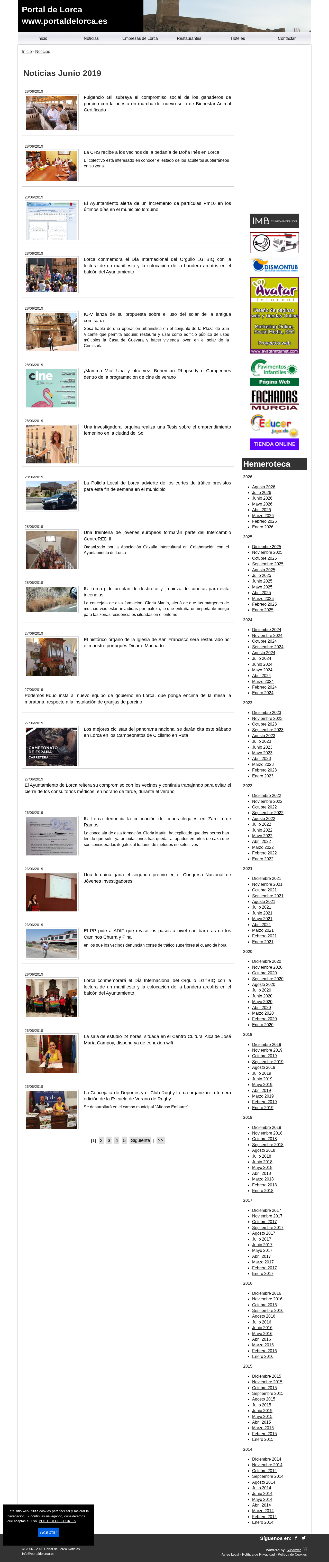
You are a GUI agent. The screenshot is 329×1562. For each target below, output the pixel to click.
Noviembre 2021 (267, 884)
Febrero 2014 (264, 1517)
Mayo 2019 (262, 1084)
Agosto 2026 (263, 487)
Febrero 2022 (264, 853)
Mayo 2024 (262, 670)
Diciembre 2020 (266, 961)
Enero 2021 (262, 942)
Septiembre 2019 (268, 1062)
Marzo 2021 (263, 930)
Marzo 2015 (263, 1428)
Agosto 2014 (263, 1482)
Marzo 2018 (263, 1179)
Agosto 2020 (263, 984)
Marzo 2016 (263, 1345)
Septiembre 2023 (268, 730)
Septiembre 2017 (268, 1227)
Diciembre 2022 (266, 795)
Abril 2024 (261, 675)
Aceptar (48, 1532)
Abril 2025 (261, 592)
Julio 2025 (261, 575)
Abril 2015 (261, 1422)
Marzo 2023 (263, 764)
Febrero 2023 (264, 770)
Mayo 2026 (262, 504)
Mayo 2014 (262, 1499)
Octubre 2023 (264, 724)
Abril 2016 (261, 1339)
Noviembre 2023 (267, 718)
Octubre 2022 (264, 807)
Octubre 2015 (264, 1388)
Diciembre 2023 (266, 712)
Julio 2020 (261, 990)
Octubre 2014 (264, 1471)
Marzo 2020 (263, 1013)
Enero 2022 (262, 859)
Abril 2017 (261, 1256)
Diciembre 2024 (266, 629)
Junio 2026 (262, 498)
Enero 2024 (262, 693)
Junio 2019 (262, 1079)
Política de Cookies (292, 1554)
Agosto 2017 (263, 1233)
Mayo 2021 (262, 919)
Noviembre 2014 (267, 1465)
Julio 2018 (261, 1156)
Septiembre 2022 (268, 813)
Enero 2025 (262, 610)
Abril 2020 (261, 1007)
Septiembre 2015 (268, 1393)
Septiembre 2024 (268, 647)
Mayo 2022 (262, 836)
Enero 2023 (262, 776)
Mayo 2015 (262, 1416)
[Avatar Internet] (274, 352)
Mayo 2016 (262, 1333)
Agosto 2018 (263, 1150)
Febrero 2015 (264, 1434)
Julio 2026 (261, 492)
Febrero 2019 (264, 1102)
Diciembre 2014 (266, 1459)
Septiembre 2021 (268, 896)
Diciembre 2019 (266, 1044)
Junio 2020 (262, 996)
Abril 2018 (261, 1173)
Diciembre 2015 (266, 1376)
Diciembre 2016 (266, 1293)
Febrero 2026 (264, 521)
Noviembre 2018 (267, 1133)
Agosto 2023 (263, 736)
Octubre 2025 (264, 558)
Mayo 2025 (262, 587)
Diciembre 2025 (266, 547)
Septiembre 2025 (268, 564)
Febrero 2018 (264, 1185)
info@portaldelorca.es (38, 1554)
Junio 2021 (262, 913)
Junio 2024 (262, 664)
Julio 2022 (261, 824)
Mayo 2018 (262, 1167)
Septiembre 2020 (268, 979)
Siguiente (140, 1140)
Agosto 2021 (263, 901)
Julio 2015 (261, 1405)
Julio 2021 (261, 907)
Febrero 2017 (264, 1268)
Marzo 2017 (263, 1262)
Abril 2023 (261, 758)
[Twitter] (303, 1538)
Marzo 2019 (263, 1096)
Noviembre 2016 (267, 1299)
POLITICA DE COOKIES (57, 1521)
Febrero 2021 (264, 936)
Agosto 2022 (263, 818)
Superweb (294, 1550)
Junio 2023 (262, 747)
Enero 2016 (262, 1356)
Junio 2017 (262, 1245)
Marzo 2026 (263, 515)
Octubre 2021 (264, 890)
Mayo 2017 (262, 1250)
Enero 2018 (262, 1190)
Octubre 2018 (264, 1139)
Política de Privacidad (258, 1554)
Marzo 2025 (263, 598)
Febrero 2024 (264, 687)
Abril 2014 (261, 1505)
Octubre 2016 (264, 1305)
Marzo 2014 (263, 1511)
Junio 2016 (262, 1328)
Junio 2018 (262, 1162)
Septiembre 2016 (268, 1310)
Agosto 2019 (263, 1067)
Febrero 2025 (264, 604)
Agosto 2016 (263, 1316)
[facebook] (296, 1538)
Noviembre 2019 (267, 1050)
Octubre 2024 (264, 641)
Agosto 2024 (263, 653)
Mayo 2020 (262, 1001)
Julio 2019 (261, 1073)
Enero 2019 (262, 1108)
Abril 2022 (261, 841)
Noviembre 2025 (267, 552)
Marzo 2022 (263, 847)
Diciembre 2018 (266, 1127)
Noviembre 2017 (267, 1216)
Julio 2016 (261, 1322)
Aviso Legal (230, 1554)
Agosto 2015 (263, 1399)
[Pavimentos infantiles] (274, 384)
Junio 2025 (262, 581)
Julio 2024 (261, 658)
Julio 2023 (261, 741)
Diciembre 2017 (266, 1210)
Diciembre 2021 (266, 878)
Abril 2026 (261, 510)
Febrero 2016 (264, 1351)
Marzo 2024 (263, 681)
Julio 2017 (261, 1239)
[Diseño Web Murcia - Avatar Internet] (305, 1550)
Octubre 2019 (264, 1056)
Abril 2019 (261, 1090)
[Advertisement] (274, 130)
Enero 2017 (262, 1273)
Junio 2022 (262, 830)
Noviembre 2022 (267, 801)
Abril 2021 (261, 924)
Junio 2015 (262, 1410)
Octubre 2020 (264, 973)
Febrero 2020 (264, 1019)
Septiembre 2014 (268, 1476)
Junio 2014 (262, 1493)
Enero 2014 (262, 1522)
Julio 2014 (261, 1488)
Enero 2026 (262, 527)
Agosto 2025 (263, 570)
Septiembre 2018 (268, 1144)
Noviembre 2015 (267, 1382)
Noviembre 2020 (267, 967)
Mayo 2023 (262, 753)
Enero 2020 (262, 1025)
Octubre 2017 (264, 1222)
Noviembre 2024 (267, 635)
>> (160, 1140)
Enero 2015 (262, 1439)
